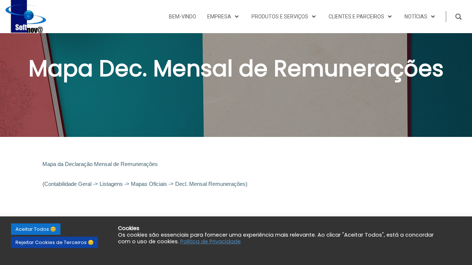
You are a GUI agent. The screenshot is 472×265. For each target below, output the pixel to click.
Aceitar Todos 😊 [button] (35, 229)
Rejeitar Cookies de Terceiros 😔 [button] (54, 242)
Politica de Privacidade (210, 241)
